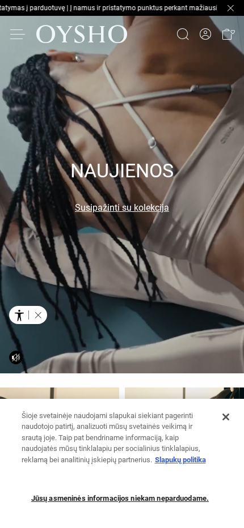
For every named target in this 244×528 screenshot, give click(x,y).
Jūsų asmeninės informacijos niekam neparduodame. (120, 498)
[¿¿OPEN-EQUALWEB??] (28, 315)
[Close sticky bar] (230, 8)
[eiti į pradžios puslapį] (81, 34)
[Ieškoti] (183, 34)
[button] (228, 34)
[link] (205, 34)
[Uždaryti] (225, 416)
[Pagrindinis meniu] (18, 34)
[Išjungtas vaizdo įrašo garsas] (16, 357)
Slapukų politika (180, 459)
